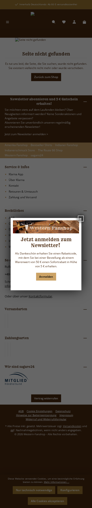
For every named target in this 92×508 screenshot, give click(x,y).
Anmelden (46, 277)
